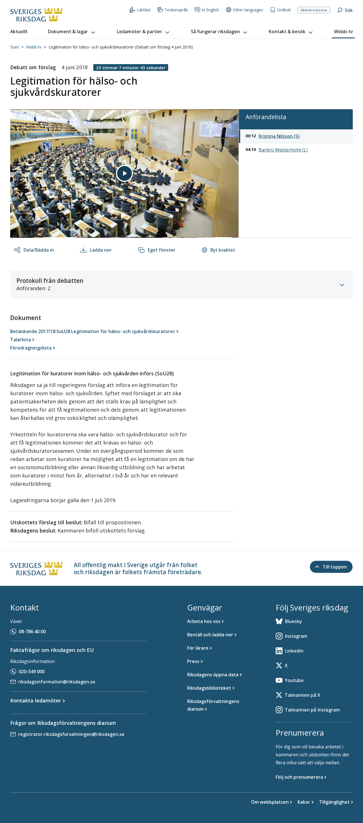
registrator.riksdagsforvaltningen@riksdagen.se (71, 734)
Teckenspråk (176, 9)
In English (210, 9)
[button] (72, 32)
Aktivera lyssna (314, 9)
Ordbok (284, 9)
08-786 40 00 (32, 631)
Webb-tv (33, 47)
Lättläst (144, 9)
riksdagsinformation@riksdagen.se (56, 682)
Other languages (248, 9)
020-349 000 (32, 671)
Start (14, 47)
